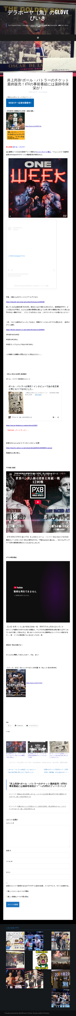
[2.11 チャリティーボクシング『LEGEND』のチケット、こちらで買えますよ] (60, 979)
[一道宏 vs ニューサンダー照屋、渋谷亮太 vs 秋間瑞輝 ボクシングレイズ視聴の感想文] (60, 998)
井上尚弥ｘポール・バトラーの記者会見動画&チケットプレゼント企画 (37, 755)
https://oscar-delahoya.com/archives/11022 (21, 425)
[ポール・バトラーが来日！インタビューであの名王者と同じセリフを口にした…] (59, 747)
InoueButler (37, 762)
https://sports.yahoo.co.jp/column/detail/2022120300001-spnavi (29, 448)
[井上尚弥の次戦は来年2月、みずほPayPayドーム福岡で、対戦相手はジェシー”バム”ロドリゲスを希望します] (60, 960)
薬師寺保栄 (64, 762)
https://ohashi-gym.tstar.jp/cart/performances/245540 (25, 302)
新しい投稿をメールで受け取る (18, 896)
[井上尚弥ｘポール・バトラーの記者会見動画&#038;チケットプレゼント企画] (38, 747)
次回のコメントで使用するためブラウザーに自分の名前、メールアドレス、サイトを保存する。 (38, 886)
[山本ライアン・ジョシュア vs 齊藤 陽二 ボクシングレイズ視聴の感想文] (34, 941)
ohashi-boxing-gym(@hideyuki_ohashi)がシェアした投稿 (31, 285)
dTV (30, 762)
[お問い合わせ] (15, 960)
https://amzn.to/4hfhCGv (33, 126)
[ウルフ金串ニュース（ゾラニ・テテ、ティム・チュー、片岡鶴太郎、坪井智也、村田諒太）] (60, 941)
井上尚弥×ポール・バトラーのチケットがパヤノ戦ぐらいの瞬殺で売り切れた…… (15, 755)
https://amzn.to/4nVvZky (34, 683)
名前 (8, 850)
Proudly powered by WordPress (15, 1013)
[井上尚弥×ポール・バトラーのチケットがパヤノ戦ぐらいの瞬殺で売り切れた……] (16, 747)
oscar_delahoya (43, 92)
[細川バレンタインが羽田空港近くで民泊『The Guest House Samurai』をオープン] (34, 979)
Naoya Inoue (46, 762)
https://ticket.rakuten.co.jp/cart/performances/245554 (25, 330)
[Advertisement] (38, 55)
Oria (34, 1013)
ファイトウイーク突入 (43, 152)
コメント (10, 823)
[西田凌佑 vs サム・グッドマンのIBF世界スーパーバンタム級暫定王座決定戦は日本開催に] (15, 979)
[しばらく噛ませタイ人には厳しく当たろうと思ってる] (15, 941)
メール (9, 861)
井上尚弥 (20, 762)
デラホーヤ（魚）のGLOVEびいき (38, 14)
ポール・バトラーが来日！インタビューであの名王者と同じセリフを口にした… (58, 755)
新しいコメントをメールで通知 (18, 891)
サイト (8, 872)
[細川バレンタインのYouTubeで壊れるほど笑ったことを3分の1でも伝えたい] (42, 960)
